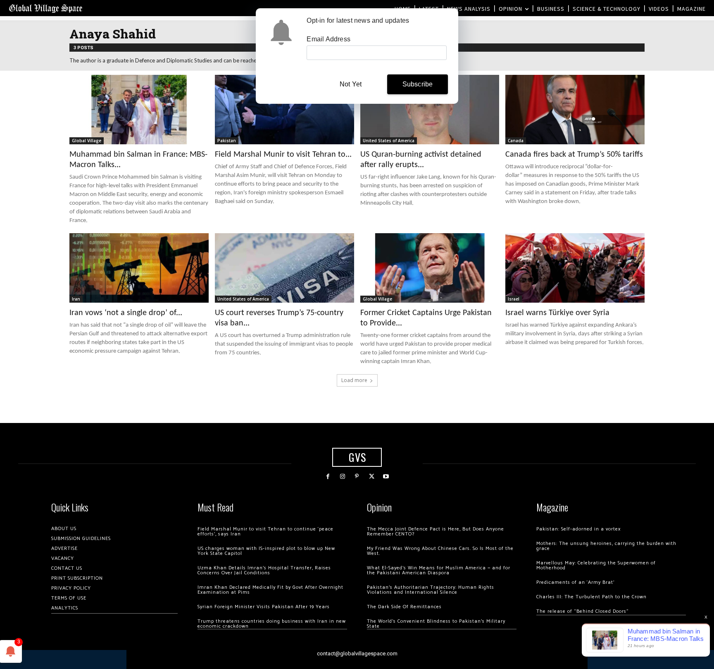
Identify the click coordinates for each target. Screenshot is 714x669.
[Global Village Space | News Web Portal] (45, 8)
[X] (372, 476)
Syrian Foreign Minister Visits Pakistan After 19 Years (264, 607)
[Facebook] (328, 476)
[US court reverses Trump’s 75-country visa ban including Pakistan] (284, 268)
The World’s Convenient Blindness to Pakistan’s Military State (436, 623)
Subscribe (417, 84)
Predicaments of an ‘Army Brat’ (575, 582)
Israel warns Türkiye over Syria (557, 313)
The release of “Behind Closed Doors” (582, 611)
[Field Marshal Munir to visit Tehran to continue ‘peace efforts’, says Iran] (284, 109)
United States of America (388, 140)
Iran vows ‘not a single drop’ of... (125, 313)
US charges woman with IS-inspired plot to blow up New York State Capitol (266, 551)
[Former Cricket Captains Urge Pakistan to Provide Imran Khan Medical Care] (430, 268)
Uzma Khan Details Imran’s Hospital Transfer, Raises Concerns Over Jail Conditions (264, 570)
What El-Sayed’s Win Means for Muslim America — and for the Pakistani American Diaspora (438, 570)
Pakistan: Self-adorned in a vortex (578, 529)
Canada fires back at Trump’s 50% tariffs (574, 155)
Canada (516, 140)
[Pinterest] (357, 476)
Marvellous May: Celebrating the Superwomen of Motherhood (596, 565)
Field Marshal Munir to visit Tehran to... (283, 155)
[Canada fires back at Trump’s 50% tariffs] (575, 109)
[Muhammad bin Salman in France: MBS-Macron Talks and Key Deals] (139, 109)
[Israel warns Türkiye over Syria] (575, 268)
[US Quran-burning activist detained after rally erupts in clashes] (430, 109)
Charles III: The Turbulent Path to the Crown (591, 597)
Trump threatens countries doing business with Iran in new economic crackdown (272, 623)
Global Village (86, 140)
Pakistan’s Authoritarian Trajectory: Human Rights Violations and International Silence (430, 589)
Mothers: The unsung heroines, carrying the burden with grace (606, 546)
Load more (354, 380)
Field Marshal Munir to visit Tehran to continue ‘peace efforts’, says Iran (265, 531)
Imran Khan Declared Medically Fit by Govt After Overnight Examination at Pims (270, 589)
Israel (513, 299)
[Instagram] (342, 476)
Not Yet (351, 84)
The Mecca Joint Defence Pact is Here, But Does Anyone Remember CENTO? (435, 531)
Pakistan (226, 140)
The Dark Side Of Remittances (404, 607)
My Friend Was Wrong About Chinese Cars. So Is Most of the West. (440, 551)
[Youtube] (386, 476)
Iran (76, 299)
